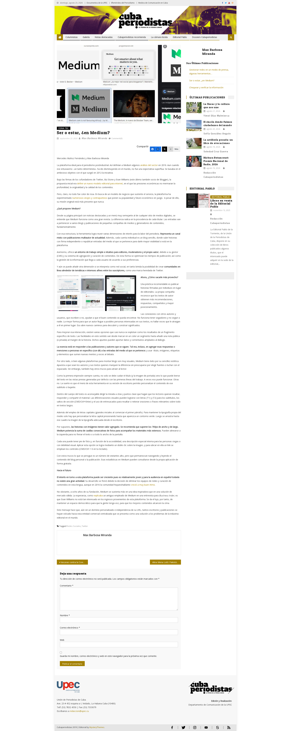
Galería (86, 37)
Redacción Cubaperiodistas (213, 175)
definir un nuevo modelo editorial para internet (100, 183)
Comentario (66, 585)
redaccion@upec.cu (79, 711)
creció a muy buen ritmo (143, 484)
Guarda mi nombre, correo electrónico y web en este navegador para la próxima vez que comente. (108, 656)
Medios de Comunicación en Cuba (153, 3)
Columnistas (71, 37)
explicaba (98, 495)
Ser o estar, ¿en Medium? (201, 80)
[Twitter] (164, 149)
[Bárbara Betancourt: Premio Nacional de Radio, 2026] (194, 161)
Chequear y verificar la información (206, 87)
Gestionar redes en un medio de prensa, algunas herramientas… (209, 71)
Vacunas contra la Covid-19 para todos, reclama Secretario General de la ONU (74, 562)
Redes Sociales (74, 526)
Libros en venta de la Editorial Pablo (221, 203)
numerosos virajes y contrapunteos (89, 197)
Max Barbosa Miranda (94, 138)
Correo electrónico (70, 627)
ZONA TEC (63, 128)
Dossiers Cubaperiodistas (204, 37)
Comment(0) (116, 138)
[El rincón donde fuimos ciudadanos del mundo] (194, 125)
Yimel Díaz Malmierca (216, 115)
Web (62, 639)
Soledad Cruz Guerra (216, 151)
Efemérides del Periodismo (123, 3)
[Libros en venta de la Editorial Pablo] (197, 200)
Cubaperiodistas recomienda (132, 37)
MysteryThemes (96, 727)
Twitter (85, 526)
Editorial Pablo (180, 37)
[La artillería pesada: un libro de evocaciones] (194, 143)
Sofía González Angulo (217, 133)
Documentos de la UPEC (97, 3)
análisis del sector (149, 165)
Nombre (65, 615)
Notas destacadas (104, 37)
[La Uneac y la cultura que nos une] (194, 107)
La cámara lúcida (159, 37)
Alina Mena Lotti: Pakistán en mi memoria (166, 562)
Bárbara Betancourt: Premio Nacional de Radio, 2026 (216, 161)
